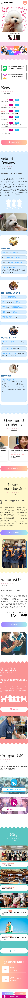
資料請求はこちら (14, 996)
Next (27, 50)
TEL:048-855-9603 (13, 980)
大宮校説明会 (20, 993)
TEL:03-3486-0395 (13, 970)
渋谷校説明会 (7, 993)
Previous (1, 50)
